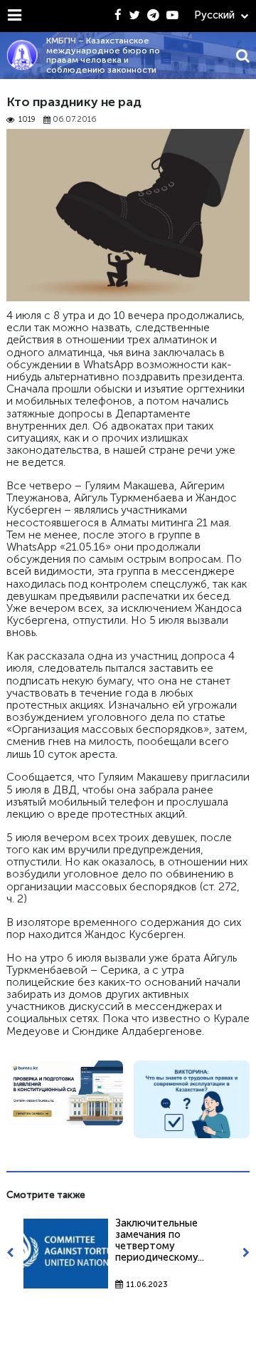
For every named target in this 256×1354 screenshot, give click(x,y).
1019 (27, 119)
